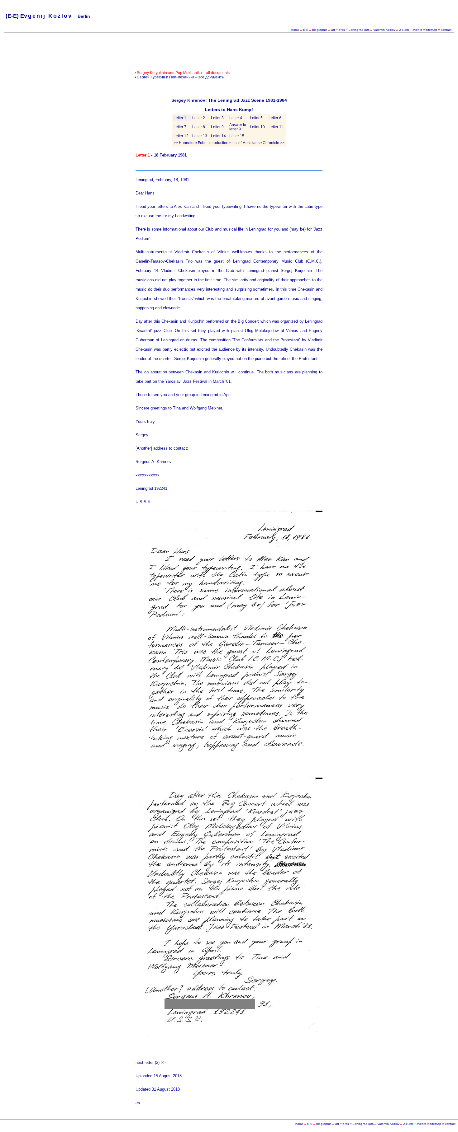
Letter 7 (180, 127)
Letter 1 (180, 118)
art (333, 29)
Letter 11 (276, 127)
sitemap (431, 29)
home (295, 29)
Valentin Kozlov (384, 29)
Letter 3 (217, 118)
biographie (320, 29)
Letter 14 (218, 136)
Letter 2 (198, 118)
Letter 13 (199, 136)
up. (138, 1102)
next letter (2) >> (151, 1062)
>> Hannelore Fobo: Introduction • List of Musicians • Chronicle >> (229, 143)
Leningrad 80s (359, 29)
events (417, 29)
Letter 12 (181, 136)
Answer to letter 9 (237, 127)
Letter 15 (236, 136)
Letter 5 (256, 118)
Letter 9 (217, 127)
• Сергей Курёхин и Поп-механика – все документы (180, 77)
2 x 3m (403, 29)
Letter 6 (275, 118)
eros (342, 29)
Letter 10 (257, 127)
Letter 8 (198, 127)
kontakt (446, 29)
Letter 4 (235, 118)
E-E (305, 29)
